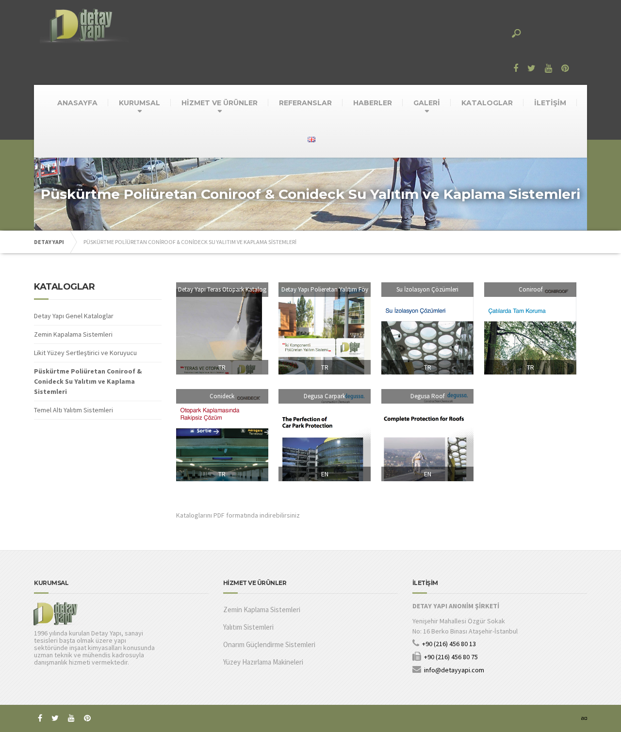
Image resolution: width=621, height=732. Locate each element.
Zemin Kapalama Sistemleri (73, 334)
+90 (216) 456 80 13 (449, 643)
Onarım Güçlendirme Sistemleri (269, 644)
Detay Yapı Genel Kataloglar (74, 315)
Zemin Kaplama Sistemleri (261, 609)
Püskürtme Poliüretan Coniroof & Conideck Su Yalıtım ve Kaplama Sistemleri (88, 381)
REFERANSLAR (305, 102)
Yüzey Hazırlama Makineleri (263, 662)
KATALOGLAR (487, 102)
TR (222, 367)
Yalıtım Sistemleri (248, 627)
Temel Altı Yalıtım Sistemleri (73, 410)
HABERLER (372, 102)
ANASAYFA (77, 102)
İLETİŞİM (550, 102)
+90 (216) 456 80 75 (451, 656)
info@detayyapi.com (454, 670)
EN (324, 474)
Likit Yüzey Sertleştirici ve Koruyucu (85, 352)
